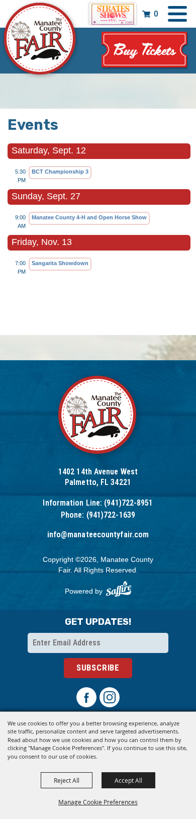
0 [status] (156, 14)
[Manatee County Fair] (40, 40)
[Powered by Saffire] (118, 589)
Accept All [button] (128, 780)
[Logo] (98, 416)
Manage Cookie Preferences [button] (98, 802)
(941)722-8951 (128, 503)
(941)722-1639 (110, 515)
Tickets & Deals (144, 50)
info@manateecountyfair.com (98, 534)
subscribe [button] (98, 668)
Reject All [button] (66, 780)
